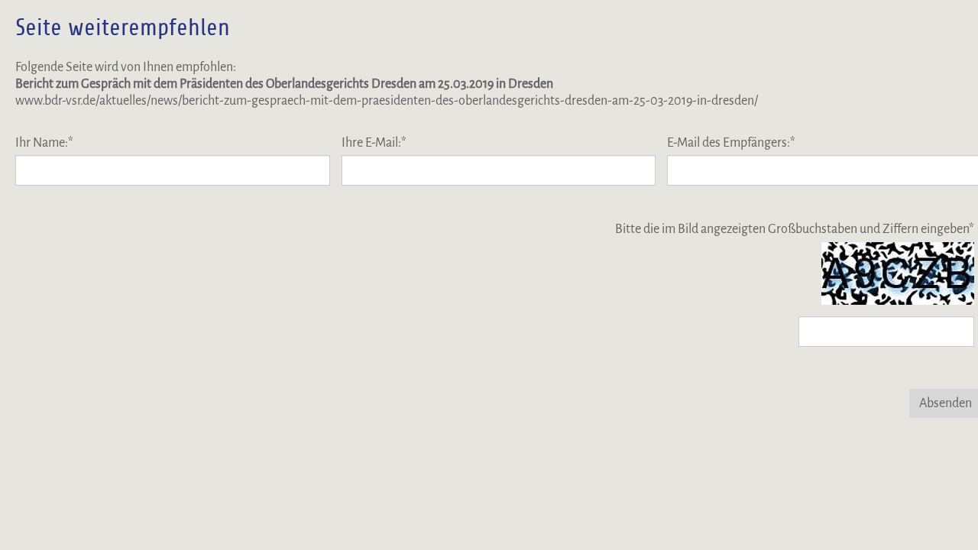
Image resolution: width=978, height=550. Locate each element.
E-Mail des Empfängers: (731, 143)
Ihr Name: (44, 143)
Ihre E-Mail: (374, 143)
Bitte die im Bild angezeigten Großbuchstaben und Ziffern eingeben (794, 229)
